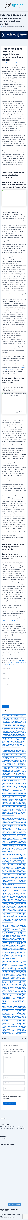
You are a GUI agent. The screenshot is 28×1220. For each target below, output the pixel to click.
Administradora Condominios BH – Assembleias (14, 1022)
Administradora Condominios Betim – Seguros (14, 826)
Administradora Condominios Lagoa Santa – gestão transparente (14, 993)
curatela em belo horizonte (10, 761)
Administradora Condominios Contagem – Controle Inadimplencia (14, 873)
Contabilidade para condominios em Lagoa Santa (14, 934)
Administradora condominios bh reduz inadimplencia (14, 870)
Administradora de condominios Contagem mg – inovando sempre (14, 787)
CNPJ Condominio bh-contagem (14, 789)
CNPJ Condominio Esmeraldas (14, 985)
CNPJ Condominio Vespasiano (13, 975)
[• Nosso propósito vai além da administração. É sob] (21, 1164)
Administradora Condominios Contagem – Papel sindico (14, 964)
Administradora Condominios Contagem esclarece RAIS (14, 893)
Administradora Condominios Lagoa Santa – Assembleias (14, 999)
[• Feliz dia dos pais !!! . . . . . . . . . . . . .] (21, 1188)
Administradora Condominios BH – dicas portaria (14, 838)
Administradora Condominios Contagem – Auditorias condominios (14, 1009)
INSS (3, 806)
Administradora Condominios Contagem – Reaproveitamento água (14, 879)
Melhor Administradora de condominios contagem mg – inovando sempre (14, 945)
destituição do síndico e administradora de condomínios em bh (14, 734)
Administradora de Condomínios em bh (14, 743)
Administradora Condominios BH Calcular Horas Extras (14, 848)
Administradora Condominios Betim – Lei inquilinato (14, 821)
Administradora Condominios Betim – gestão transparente (14, 1028)
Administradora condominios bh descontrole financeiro (14, 857)
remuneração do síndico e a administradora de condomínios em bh (14, 771)
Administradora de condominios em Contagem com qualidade (14, 955)
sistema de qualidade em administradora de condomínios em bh (14, 753)
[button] (14, 11)
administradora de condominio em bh (14, 760)
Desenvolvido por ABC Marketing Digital (10, 1215)
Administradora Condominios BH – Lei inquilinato (14, 844)
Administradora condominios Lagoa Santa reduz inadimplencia (14, 918)
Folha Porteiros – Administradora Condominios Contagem (14, 942)
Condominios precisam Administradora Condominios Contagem (14, 801)
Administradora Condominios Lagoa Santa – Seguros (14, 907)
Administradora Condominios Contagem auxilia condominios (14, 890)
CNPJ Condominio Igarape (14, 984)
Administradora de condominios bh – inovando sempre (14, 792)
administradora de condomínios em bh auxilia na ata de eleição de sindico (14, 729)
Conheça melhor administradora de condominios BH (14, 931)
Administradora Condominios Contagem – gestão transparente (14, 1006)
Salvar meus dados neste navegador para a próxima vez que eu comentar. (13, 1096)
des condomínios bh (8, 773)
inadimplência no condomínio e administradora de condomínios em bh (14, 768)
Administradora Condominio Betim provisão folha (14, 802)
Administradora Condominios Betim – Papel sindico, (14, 957)
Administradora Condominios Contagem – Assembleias (14, 1012)
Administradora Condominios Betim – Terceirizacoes (14, 828)
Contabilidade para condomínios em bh (14, 744)
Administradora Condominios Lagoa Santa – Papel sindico (14, 967)
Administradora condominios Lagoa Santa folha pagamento (14, 915)
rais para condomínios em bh (10, 724)
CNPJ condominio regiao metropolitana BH (14, 974)
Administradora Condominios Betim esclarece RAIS (14, 831)
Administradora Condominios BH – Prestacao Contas (14, 1015)
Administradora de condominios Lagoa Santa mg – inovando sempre (14, 779)
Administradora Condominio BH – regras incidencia (14, 804)
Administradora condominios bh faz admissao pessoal (14, 861)
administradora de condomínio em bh (14, 722)
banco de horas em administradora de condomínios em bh (14, 758)
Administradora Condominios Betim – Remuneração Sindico (14, 824)
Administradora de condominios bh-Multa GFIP (14, 773)
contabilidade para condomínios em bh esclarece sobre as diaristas (14, 726)
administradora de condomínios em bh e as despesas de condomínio (14, 765)
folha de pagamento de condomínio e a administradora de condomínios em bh (14, 718)
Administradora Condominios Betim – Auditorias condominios (14, 1030)
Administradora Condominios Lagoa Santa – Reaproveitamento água (14, 905)
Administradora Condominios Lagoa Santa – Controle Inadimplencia (14, 899)
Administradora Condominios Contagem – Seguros (14, 883)
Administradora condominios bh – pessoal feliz (14, 846)
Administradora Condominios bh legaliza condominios (14, 866)
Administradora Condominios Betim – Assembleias (14, 1032)
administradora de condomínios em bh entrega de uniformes (14, 756)
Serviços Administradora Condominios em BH (14, 951)
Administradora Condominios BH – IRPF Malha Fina (14, 841)
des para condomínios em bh (14, 721)
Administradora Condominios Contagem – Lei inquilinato (14, 876)
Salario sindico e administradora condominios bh (14, 948)
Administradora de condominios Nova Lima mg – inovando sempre (14, 784)
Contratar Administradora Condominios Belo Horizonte (14, 937)
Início (1, 26)
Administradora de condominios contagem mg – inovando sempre (14, 776)
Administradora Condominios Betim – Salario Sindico (14, 796)
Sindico (15, 799)
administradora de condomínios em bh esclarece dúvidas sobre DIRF (14, 750)
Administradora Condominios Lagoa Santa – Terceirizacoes (14, 912)
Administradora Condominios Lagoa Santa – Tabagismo (14, 909)
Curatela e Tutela (14, 747)
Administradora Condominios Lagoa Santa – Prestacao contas (14, 990)
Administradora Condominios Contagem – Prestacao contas (14, 1001)
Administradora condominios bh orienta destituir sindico (14, 869)
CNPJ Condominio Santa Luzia (14, 976)
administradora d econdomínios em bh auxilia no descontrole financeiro (14, 737)
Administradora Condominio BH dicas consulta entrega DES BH (14, 808)
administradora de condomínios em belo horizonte (14, 716)
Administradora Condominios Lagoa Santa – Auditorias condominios (14, 996)
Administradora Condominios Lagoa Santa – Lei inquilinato (14, 902)
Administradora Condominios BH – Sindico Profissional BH (14, 972)
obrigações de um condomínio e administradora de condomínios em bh (14, 732)
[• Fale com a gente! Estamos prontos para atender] (7, 1165)
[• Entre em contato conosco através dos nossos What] (7, 1193)
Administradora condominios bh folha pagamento (14, 863)
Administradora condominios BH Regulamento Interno (14, 833)
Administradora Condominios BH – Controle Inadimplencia (14, 835)
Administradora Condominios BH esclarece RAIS (14, 859)
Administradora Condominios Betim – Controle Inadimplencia (14, 818)
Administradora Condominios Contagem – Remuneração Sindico (14, 881)
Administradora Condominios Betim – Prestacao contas (14, 1025)
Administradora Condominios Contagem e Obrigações (14, 794)
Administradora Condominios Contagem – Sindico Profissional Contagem (14, 970)
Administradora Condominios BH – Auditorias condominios (14, 1019)
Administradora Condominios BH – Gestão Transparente (14, 1016)
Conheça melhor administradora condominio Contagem (14, 928)
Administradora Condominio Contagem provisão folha (14, 812)
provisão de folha (20, 740)
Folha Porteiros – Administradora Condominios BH (14, 940)
